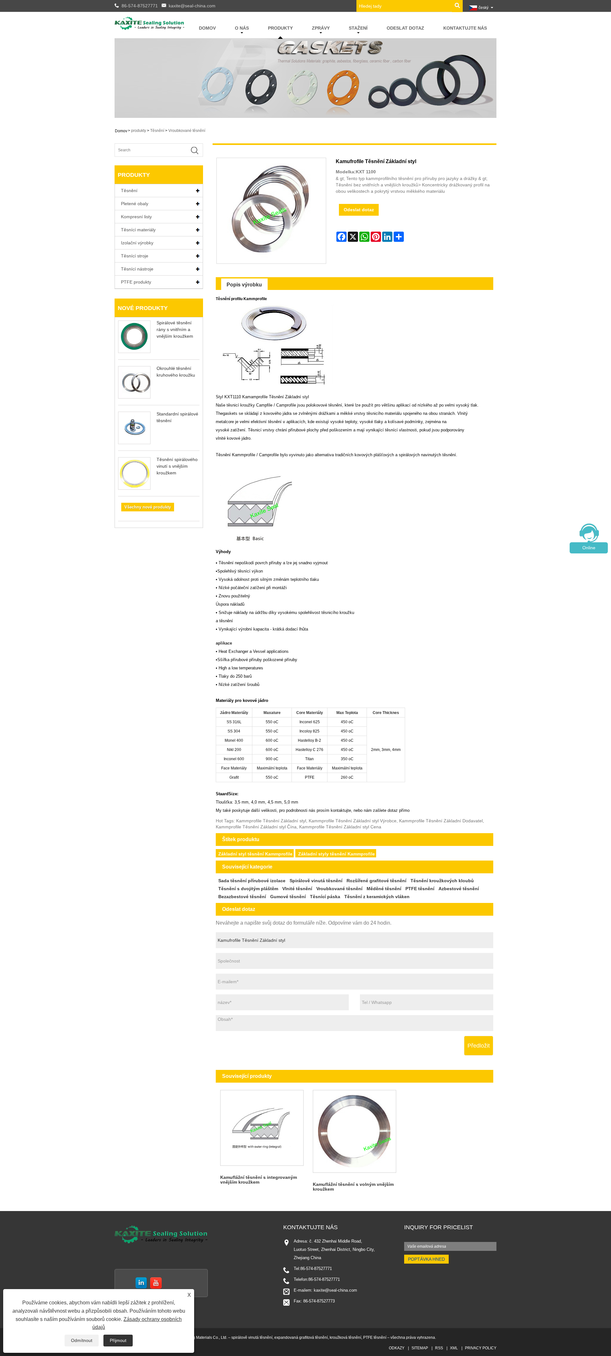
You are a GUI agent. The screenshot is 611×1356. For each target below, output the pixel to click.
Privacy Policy (480, 1348)
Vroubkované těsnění (186, 130)
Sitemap (419, 1348)
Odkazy (396, 1348)
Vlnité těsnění (297, 888)
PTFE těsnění (419, 888)
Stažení (358, 28)
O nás (242, 28)
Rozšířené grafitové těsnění (376, 880)
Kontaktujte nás (465, 28)
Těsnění (157, 130)
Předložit (478, 1045)
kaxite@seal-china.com (192, 5)
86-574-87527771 (140, 5)
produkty (280, 28)
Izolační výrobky (137, 242)
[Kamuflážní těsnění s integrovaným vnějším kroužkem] (262, 1128)
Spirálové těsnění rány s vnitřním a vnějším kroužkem (175, 329)
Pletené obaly (134, 203)
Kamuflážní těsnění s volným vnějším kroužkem (353, 1187)
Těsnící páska (325, 896)
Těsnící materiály (138, 229)
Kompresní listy (136, 216)
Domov (207, 28)
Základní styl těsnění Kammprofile (255, 853)
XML (454, 1348)
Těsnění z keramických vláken (377, 896)
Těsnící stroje (134, 255)
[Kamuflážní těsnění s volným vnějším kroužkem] (354, 1132)
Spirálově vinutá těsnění (316, 880)
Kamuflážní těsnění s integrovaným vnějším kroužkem (258, 1180)
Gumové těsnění (288, 896)
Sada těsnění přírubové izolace (251, 880)
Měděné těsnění (384, 888)
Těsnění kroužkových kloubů (442, 880)
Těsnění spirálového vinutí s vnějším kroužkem (177, 466)
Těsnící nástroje (137, 268)
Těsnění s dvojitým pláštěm (248, 888)
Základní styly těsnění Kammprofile (336, 853)
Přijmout (118, 1340)
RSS (439, 1348)
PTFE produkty (136, 282)
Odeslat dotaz (405, 28)
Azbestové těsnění (459, 888)
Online (588, 547)
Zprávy (321, 28)
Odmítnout (81, 1340)
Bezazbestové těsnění (242, 896)
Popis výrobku (244, 284)
